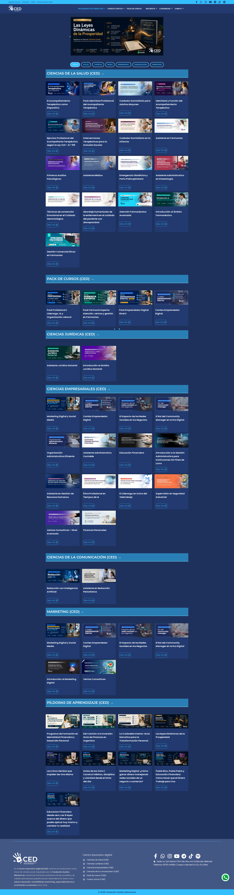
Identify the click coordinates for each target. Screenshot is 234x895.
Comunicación (141, 64)
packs (109, 64)
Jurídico (98, 64)
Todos (75, 64)
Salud (86, 64)
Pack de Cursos (134, 8)
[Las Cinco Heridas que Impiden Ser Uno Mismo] (117, 36)
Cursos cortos (115, 8)
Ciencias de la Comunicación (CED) (103, 871)
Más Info (51, 114)
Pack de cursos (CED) (96, 875)
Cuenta (178, 8)
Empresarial (123, 64)
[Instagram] (206, 2)
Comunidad (165, 8)
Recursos (150, 8)
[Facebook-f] (196, 2)
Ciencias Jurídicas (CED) (98, 863)
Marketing (157, 64)
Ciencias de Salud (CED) (98, 859)
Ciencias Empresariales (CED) (100, 867)
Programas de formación (90, 8)
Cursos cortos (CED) (96, 879)
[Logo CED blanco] (25, 858)
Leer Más (63, 88)
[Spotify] (224, 2)
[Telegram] (215, 2)
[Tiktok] (219, 2)
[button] (70, 36)
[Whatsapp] (201, 2)
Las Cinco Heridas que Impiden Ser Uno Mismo (98, 50)
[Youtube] (210, 2)
